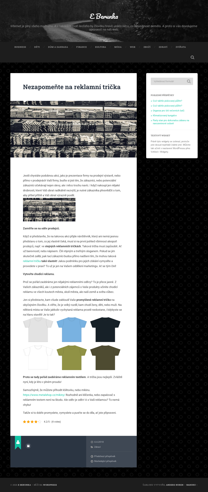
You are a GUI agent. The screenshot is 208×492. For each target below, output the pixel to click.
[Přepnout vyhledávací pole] (192, 57)
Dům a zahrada (58, 47)
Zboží (147, 47)
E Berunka (104, 16)
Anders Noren (174, 485)
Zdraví (163, 47)
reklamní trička (32, 261)
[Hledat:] (172, 81)
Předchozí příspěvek (104, 456)
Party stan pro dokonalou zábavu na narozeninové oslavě (171, 122)
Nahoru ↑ (192, 485)
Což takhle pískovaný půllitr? (167, 100)
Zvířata (181, 47)
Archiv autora (28, 446)
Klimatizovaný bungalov (165, 115)
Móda (118, 47)
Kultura (100, 47)
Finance (81, 47)
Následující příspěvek (105, 461)
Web (132, 47)
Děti (37, 47)
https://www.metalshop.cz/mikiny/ (44, 394)
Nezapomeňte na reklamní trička (72, 87)
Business (20, 47)
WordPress (50, 485)
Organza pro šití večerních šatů (168, 110)
